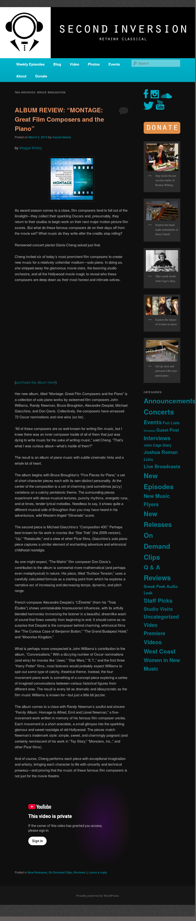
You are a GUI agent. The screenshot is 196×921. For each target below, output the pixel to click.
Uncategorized (161, 616)
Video (74, 64)
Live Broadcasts (162, 466)
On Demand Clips (60, 872)
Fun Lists (171, 422)
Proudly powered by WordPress (97, 895)
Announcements (170, 401)
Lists (148, 459)
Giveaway (149, 430)
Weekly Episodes (30, 64)
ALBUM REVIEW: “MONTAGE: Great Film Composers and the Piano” (59, 119)
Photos (94, 64)
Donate (41, 76)
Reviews (79, 872)
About (21, 76)
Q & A (152, 567)
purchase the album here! (35, 382)
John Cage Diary (157, 445)
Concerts (159, 412)
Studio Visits (158, 609)
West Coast (160, 651)
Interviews (157, 438)
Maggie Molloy (31, 147)
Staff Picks (158, 600)
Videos (153, 642)
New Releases (37, 872)
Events (114, 64)
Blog (57, 64)
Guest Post (167, 430)
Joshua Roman (161, 452)
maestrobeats (61, 137)
